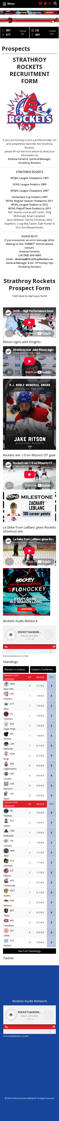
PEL (11, 810)
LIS (11, 713)
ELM (12, 723)
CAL (12, 840)
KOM (12, 753)
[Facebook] (40, 3)
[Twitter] (45, 3)
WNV (12, 683)
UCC (12, 940)
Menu (10, 3)
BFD (12, 910)
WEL (12, 920)
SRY (12, 733)
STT (12, 703)
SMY (12, 773)
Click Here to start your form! (29, 296)
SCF (12, 870)
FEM (12, 900)
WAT (12, 890)
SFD (12, 693)
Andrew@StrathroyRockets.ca (34, 259)
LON (12, 743)
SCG (12, 860)
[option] (14, 31)
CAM (12, 830)
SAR (12, 763)
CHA (12, 783)
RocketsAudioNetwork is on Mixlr (15, 656)
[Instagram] (50, 3)
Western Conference (16, 669)
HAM (12, 850)
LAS (12, 793)
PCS (12, 820)
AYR (12, 880)
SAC (12, 930)
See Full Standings (29, 951)
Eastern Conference (43, 669)
